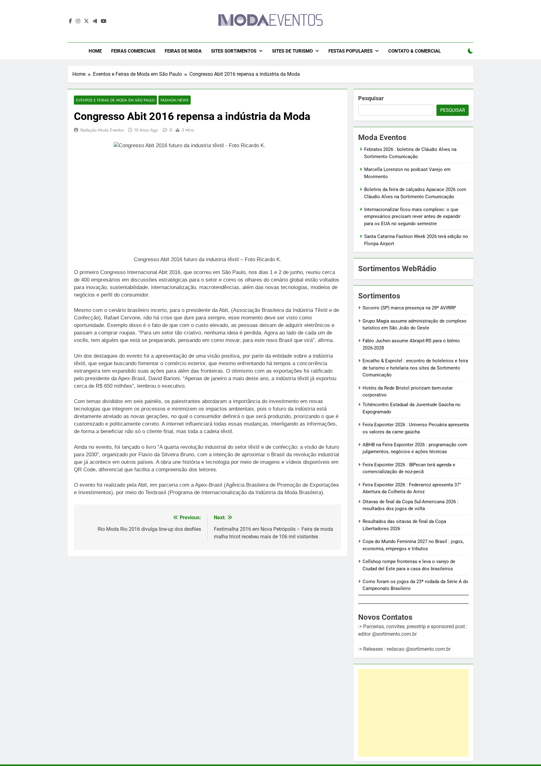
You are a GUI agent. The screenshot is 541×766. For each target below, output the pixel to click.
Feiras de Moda (183, 51)
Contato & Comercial (414, 51)
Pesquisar (371, 98)
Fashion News (174, 100)
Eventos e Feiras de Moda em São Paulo (115, 100)
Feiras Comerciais (133, 51)
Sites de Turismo (292, 51)
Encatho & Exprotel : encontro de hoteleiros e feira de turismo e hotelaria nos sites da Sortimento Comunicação (415, 368)
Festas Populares (350, 51)
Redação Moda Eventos (102, 130)
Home (95, 51)
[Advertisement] (413, 713)
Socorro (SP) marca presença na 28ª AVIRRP (409, 308)
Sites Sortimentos (233, 51)
